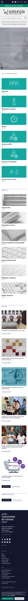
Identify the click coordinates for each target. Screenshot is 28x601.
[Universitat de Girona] (8, 518)
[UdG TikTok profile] (2, 539)
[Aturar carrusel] (2, 68)
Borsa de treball (5, 560)
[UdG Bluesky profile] (5, 539)
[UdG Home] (2, 2)
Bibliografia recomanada (19, 24)
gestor (13, 594)
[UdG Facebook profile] (2, 542)
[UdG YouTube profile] (7, 542)
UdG (3, 73)
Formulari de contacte (6, 534)
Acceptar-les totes (8, 598)
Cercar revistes (5, 22)
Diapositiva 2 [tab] (14, 68)
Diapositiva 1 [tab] (13, 68)
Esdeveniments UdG (6, 563)
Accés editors (4, 583)
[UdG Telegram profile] (10, 542)
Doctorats (4, 557)
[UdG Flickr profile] (5, 542)
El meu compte (6, 24)
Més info (14, 54)
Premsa (24, 22)
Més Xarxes (4, 545)
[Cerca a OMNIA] (25, 18)
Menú (25, 2)
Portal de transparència (7, 570)
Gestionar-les (19, 598)
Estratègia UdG (5, 561)
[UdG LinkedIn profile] (10, 539)
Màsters (3, 555)
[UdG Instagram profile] (7, 539)
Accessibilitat (5, 574)
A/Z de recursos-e (16, 22)
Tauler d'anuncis (5, 558)
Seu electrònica (5, 571)
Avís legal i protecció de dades (8, 576)
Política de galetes (6, 578)
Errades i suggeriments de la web (9, 581)
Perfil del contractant (6, 573)
